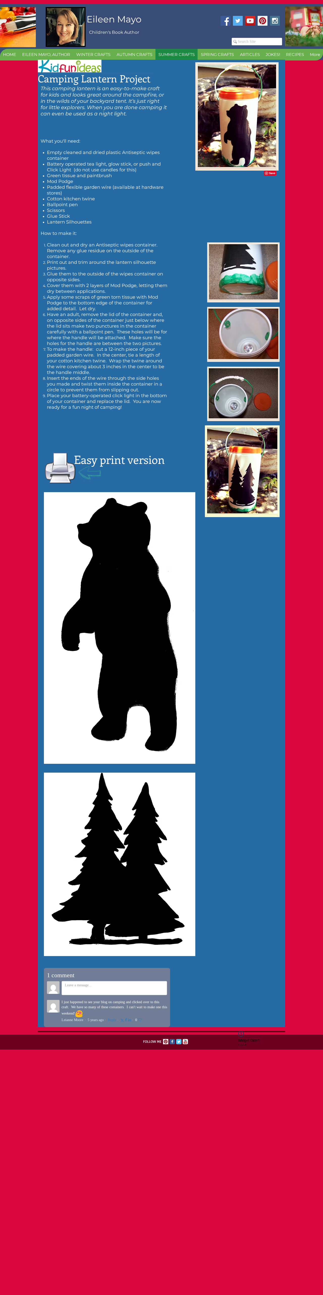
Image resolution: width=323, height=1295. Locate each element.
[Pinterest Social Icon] (262, 21)
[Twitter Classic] (178, 1041)
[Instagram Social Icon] (275, 21)
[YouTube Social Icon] (250, 21)
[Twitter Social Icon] (238, 21)
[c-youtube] (185, 1041)
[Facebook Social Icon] (225, 21)
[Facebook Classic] (172, 1041)
